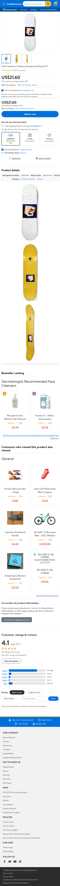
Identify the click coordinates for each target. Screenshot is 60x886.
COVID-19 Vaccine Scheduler (15, 792)
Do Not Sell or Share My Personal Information (21, 838)
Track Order (23, 723)
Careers (6, 741)
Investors (6, 749)
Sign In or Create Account (22, 720)
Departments (11, 9)
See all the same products (47, 595)
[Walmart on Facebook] (4, 862)
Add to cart (30, 114)
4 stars (4, 674)
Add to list (16, 158)
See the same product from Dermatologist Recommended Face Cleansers (31, 436)
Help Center (47, 720)
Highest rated (34, 692)
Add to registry (45, 158)
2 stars (4, 680)
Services (23, 9)
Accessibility (8, 804)
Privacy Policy (9, 826)
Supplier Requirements (12, 757)
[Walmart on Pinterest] (20, 862)
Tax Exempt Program (11, 812)
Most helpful (9, 698)
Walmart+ (7, 779)
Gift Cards (7, 783)
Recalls (6, 800)
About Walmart (9, 737)
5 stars (4, 670)
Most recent (17, 692)
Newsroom (7, 745)
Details (23, 153)
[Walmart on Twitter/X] (9, 862)
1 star (5, 683)
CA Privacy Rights (10, 830)
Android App (8, 851)
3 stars (4, 677)
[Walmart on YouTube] (15, 862)
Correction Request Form (17, 619)
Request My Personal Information (16, 834)
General (40, 179)
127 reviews (20, 70)
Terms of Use (8, 822)
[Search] (48, 3)
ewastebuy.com (27, 90)
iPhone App (7, 847)
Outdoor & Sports (28, 179)
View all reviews (11, 661)
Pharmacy (7, 796)
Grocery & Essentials (48, 9)
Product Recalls (9, 808)
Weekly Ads (41, 723)
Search (53, 698)
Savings (34, 9)
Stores (5, 771)
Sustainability (8, 753)
